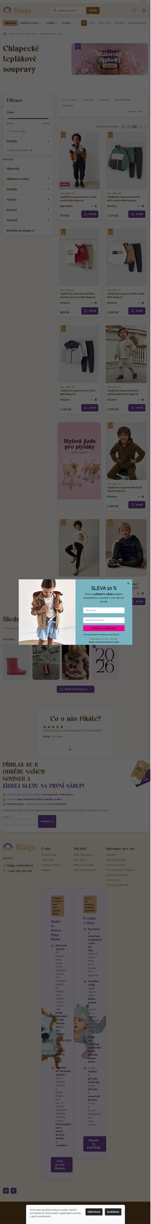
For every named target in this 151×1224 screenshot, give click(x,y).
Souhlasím (113, 1211)
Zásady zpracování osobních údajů (104, 642)
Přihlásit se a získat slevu (103, 628)
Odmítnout (94, 1211)
